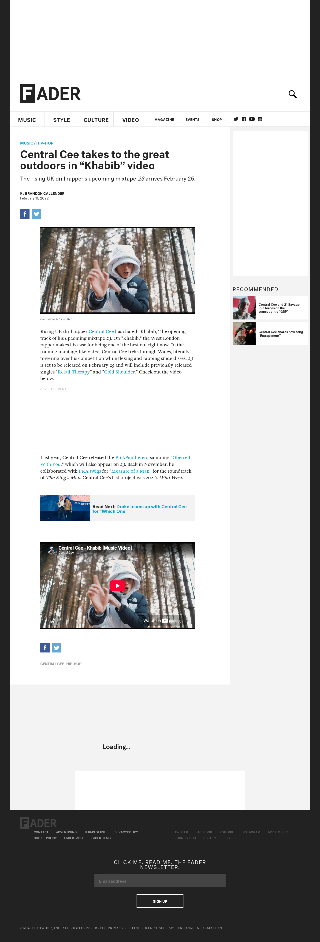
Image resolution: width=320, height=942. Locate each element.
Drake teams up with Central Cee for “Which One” (140, 508)
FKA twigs (90, 471)
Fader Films (101, 837)
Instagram (251, 831)
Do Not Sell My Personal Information (182, 928)
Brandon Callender (44, 193)
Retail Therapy (74, 372)
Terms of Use (95, 831)
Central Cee (101, 331)
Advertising (66, 831)
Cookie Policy (45, 837)
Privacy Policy (126, 831)
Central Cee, (52, 663)
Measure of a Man (130, 471)
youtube (252, 119)
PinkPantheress (131, 457)
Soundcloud (185, 837)
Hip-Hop (44, 142)
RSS (226, 837)
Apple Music (278, 831)
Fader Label (74, 837)
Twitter (236, 119)
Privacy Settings (125, 928)
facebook (244, 119)
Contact (41, 831)
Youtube (227, 831)
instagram (260, 119)
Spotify (209, 837)
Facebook (204, 831)
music (26, 142)
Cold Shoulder (119, 372)
